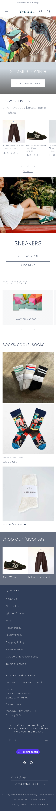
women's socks (13, 524)
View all (28, 171)
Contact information (39, 804)
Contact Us (13, 606)
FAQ (8, 620)
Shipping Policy (15, 642)
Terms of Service (16, 663)
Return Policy (13, 627)
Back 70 (8, 577)
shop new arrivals (28, 83)
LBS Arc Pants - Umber (13, 146)
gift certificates (15, 613)
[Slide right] (35, 166)
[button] (6, 11)
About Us (11, 598)
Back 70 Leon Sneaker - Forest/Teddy (36, 147)
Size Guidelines (15, 649)
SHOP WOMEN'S (28, 256)
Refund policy (46, 794)
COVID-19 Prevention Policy (22, 656)
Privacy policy (20, 799)
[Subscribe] (46, 740)
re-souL (14, 794)
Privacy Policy (14, 635)
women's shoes (26, 319)
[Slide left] (21, 166)
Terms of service (38, 799)
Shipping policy (18, 804)
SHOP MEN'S (28, 265)
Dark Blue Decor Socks (13, 458)
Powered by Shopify (27, 794)
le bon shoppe (37, 577)
